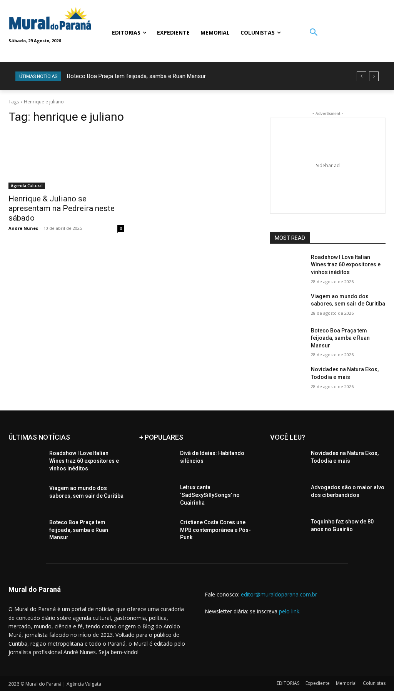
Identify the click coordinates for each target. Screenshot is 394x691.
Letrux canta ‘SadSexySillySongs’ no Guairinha (210, 494)
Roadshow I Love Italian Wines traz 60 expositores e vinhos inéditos (346, 264)
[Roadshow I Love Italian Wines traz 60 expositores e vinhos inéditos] (287, 266)
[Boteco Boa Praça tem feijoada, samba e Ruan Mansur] (287, 339)
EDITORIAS (288, 683)
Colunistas (374, 683)
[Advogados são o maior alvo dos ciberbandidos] (287, 496)
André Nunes (23, 228)
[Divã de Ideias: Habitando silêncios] (156, 462)
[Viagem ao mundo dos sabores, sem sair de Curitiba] (287, 305)
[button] (313, 32)
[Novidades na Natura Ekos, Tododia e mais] (287, 378)
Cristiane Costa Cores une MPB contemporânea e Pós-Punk (215, 529)
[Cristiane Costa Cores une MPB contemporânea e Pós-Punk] (156, 531)
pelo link (289, 611)
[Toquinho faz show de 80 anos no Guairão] (287, 530)
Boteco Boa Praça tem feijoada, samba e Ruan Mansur (136, 76)
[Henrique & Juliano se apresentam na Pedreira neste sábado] (66, 160)
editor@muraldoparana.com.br (279, 594)
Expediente (318, 683)
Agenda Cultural (27, 185)
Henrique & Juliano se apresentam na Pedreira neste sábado (61, 208)
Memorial (346, 683)
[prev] (361, 76)
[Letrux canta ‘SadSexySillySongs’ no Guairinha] (156, 496)
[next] (374, 76)
